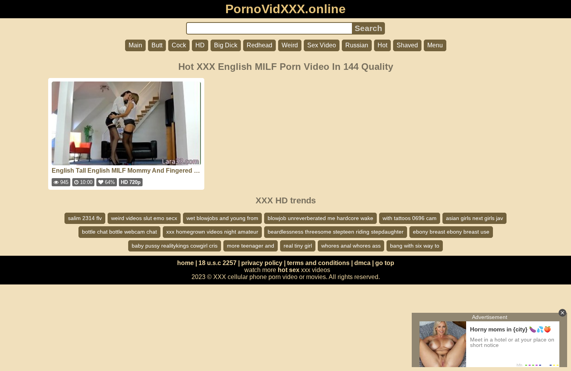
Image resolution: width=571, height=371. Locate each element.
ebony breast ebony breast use (451, 232)
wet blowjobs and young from (222, 218)
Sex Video (321, 45)
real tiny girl (298, 246)
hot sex (288, 270)
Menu (435, 45)
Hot (382, 45)
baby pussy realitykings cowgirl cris (175, 246)
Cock (179, 45)
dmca (362, 263)
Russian (356, 45)
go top (384, 263)
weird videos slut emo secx (144, 218)
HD (200, 45)
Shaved (407, 45)
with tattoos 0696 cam (410, 218)
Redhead (259, 45)
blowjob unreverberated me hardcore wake (320, 218)
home (185, 263)
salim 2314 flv (85, 218)
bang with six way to (414, 246)
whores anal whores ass (351, 246)
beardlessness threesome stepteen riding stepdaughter (336, 232)
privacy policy (261, 263)
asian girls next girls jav (474, 218)
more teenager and (250, 246)
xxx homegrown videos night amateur (212, 232)
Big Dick (225, 45)
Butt (156, 45)
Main (135, 45)
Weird (290, 45)
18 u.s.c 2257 (217, 263)
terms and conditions (318, 263)
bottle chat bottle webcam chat (119, 232)
